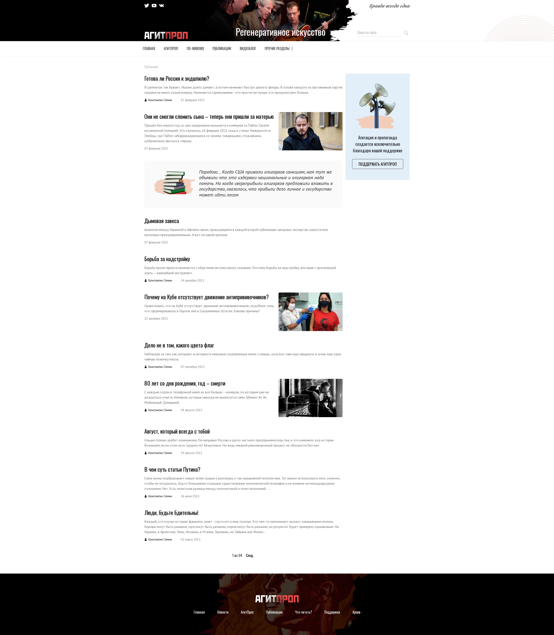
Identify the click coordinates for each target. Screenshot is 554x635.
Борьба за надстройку (167, 258)
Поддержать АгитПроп (378, 164)
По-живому (195, 48)
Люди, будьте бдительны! (171, 512)
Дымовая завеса (161, 220)
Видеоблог (248, 48)
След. (249, 555)
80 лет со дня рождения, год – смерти (184, 383)
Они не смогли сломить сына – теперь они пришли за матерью (209, 116)
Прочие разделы (277, 48)
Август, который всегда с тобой (177, 431)
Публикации (222, 48)
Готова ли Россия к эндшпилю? (176, 78)
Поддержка (332, 612)
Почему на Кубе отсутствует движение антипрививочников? (206, 297)
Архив (356, 612)
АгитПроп (171, 48)
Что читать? (303, 612)
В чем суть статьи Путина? (172, 469)
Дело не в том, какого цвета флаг (179, 345)
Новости (223, 612)
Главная (149, 48)
